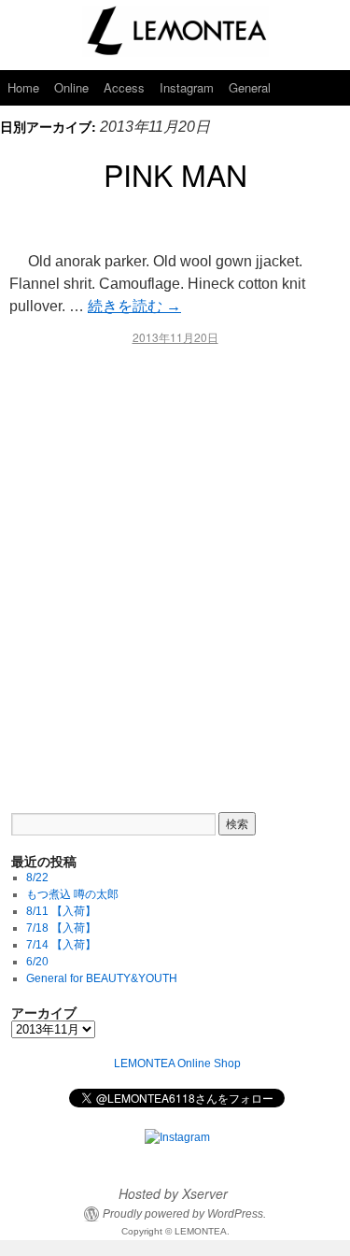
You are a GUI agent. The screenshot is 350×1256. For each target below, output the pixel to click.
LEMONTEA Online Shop (177, 1063)
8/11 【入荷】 (61, 911)
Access (124, 87)
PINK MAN (175, 173)
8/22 (37, 877)
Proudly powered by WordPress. (184, 1213)
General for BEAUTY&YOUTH (101, 978)
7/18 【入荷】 (61, 928)
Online (71, 87)
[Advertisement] (175, 566)
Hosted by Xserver (173, 1193)
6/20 (37, 961)
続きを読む (134, 306)
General (250, 87)
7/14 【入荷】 (61, 944)
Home (23, 87)
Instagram (187, 87)
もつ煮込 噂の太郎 (72, 894)
